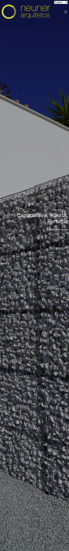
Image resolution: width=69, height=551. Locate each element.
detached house (58, 229)
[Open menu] (66, 12)
